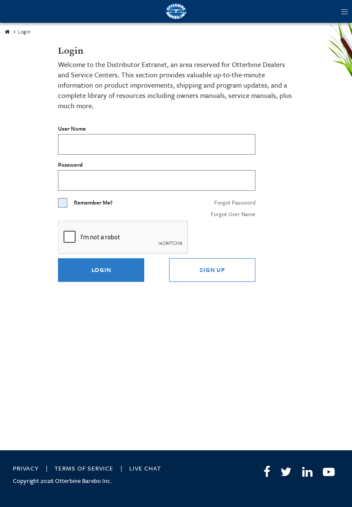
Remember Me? (93, 202)
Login (101, 269)
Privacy (26, 468)
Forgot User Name (233, 214)
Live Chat (145, 468)
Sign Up (212, 269)
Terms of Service (84, 468)
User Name (72, 128)
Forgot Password (234, 202)
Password (70, 165)
